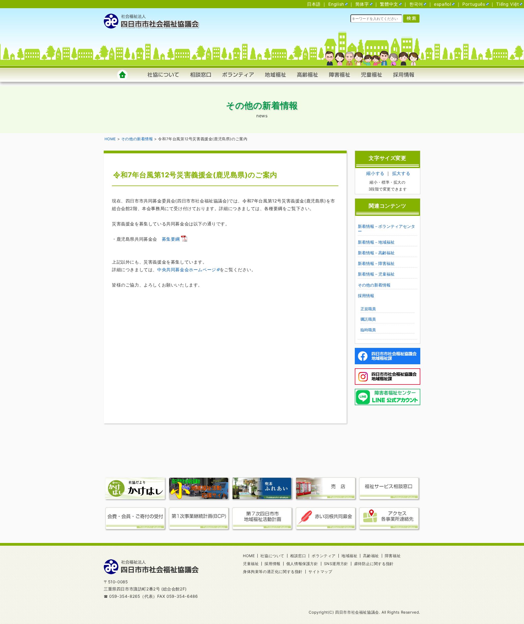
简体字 (362, 4)
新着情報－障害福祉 (376, 263)
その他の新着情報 (374, 285)
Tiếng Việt (507, 4)
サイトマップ (320, 571)
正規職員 (368, 308)
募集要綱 (171, 239)
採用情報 (366, 295)
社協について (272, 555)
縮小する (375, 173)
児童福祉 (251, 563)
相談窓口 (298, 555)
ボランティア (324, 555)
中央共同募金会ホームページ (186, 269)
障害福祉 (393, 555)
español (442, 4)
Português (473, 4)
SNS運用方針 (336, 563)
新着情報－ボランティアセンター (386, 229)
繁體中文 (389, 4)
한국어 (416, 4)
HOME (249, 555)
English (336, 4)
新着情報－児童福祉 (376, 274)
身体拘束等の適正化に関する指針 (273, 571)
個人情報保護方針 (302, 563)
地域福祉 (349, 555)
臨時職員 (368, 329)
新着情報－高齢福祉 (376, 252)
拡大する (401, 173)
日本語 (314, 4)
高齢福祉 (371, 555)
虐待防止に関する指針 (374, 563)
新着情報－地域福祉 (376, 242)
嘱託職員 (368, 319)
